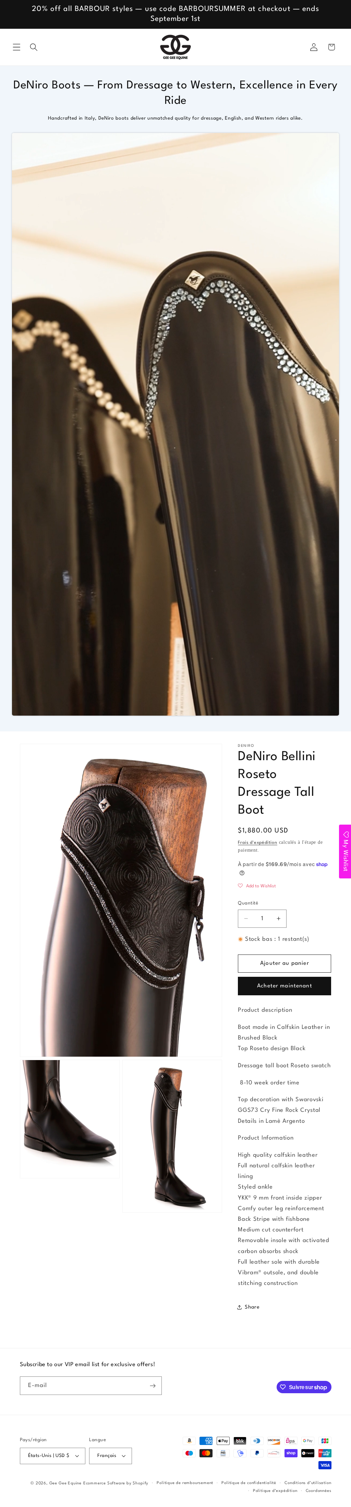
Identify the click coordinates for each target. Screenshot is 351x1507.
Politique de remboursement (185, 1483)
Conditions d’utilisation (308, 1483)
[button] (16, 47)
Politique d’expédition (275, 1491)
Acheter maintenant (284, 986)
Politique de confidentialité (248, 1483)
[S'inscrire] (152, 1385)
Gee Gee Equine (65, 1483)
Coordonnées (318, 1491)
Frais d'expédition (257, 842)
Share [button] (252, 1307)
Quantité (248, 903)
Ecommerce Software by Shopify (115, 1483)
